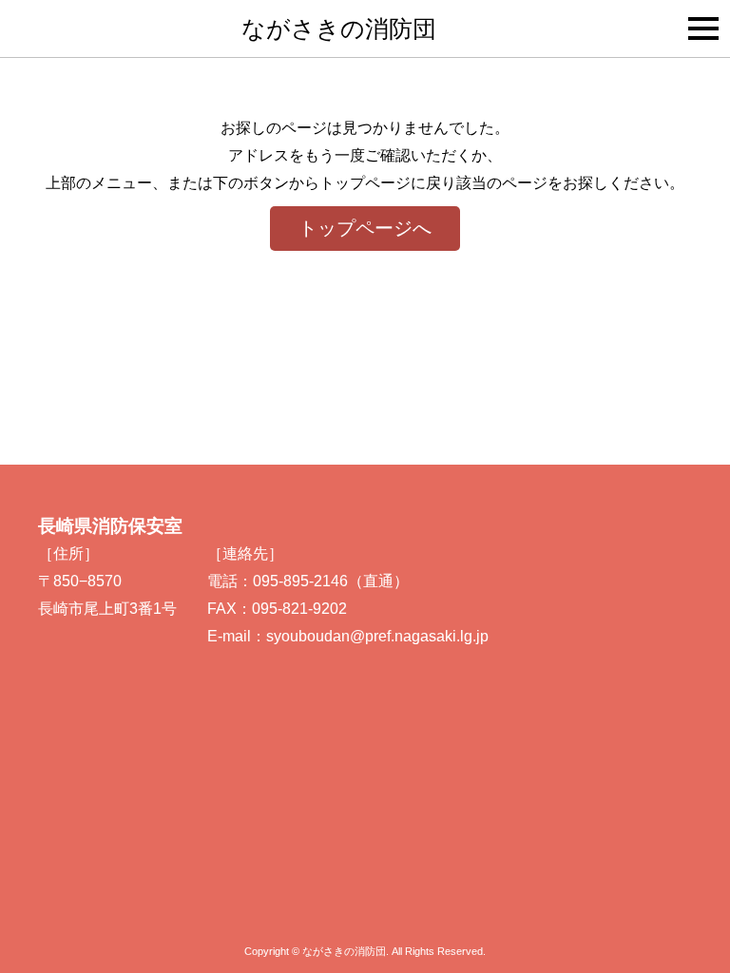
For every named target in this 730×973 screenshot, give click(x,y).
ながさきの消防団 (338, 28)
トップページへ (365, 228)
